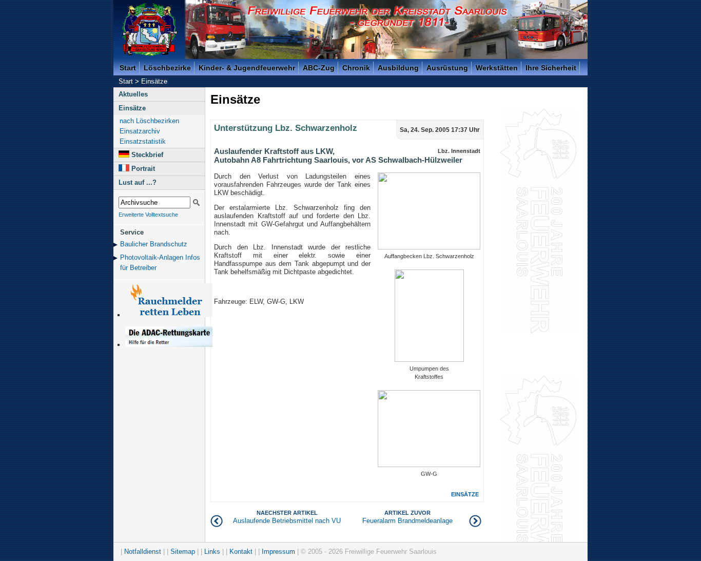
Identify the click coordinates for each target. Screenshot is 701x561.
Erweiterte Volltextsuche (148, 214)
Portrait (143, 168)
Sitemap (182, 551)
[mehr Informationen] (168, 345)
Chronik (356, 68)
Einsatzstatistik (143, 141)
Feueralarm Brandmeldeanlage (407, 517)
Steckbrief (147, 155)
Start (128, 68)
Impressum (278, 551)
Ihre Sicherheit (550, 68)
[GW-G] (429, 465)
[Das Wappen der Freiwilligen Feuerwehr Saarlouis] (149, 29)
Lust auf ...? (138, 182)
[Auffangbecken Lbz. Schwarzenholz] (429, 247)
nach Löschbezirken (149, 121)
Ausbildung (398, 68)
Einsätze (154, 81)
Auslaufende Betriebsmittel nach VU (287, 517)
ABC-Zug (319, 68)
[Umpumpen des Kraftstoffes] (429, 359)
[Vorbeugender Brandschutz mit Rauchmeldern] (168, 315)
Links (212, 551)
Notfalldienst (142, 551)
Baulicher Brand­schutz (153, 244)
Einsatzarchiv (140, 131)
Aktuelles (133, 94)
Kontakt (240, 551)
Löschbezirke (167, 68)
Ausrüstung (447, 68)
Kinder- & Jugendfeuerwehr (247, 68)
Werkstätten (497, 68)
